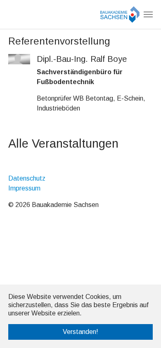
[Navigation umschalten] (148, 14)
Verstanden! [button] (80, 331)
